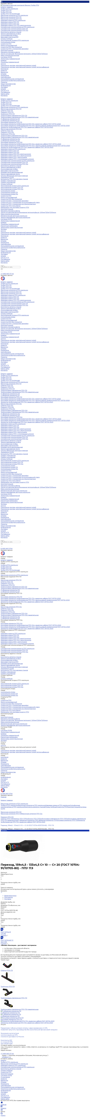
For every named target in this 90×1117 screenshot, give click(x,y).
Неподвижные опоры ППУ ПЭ (12, 187)
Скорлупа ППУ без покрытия (11, 47)
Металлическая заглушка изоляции (14, 216)
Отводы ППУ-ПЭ (7, 110)
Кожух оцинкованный (9, 45)
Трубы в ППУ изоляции (9, 8)
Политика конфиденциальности (13, 80)
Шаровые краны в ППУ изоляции (13, 20)
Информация (6, 252)
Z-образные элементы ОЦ (10, 140)
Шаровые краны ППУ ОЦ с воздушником (16, 156)
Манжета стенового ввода (10, 52)
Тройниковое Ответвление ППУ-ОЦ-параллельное (20, 137)
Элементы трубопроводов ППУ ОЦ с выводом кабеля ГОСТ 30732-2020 (27, 147)
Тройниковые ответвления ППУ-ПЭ (14, 115)
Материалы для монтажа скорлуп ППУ (15, 207)
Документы (8, 897)
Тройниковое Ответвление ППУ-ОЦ (14, 135)
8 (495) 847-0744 (6, 548)
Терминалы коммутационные (12, 227)
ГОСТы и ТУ (5, 90)
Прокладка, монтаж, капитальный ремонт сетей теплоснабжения (25, 67)
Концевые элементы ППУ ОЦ (11, 142)
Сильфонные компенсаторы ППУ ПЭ (14, 29)
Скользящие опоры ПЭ (9, 192)
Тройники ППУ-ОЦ (8, 134)
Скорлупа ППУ (6, 44)
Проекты (4, 249)
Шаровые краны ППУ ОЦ (10, 24)
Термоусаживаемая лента (10, 174)
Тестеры (4, 229)
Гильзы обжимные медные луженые (14, 176)
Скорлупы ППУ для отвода (10, 206)
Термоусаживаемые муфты (11, 34)
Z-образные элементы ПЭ (10, 120)
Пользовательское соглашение (12, 79)
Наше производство (8, 251)
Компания (4, 236)
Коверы (3, 60)
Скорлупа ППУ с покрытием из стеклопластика (18, 204)
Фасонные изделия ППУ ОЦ (11, 19)
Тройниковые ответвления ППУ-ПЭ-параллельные (19, 117)
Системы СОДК (6, 57)
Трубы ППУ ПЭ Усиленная (10, 14)
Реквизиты (5, 75)
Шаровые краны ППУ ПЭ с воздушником (16, 25)
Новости (4, 70)
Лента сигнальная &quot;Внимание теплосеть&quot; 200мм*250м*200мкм (28, 212)
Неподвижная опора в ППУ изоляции (15, 40)
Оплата (3, 89)
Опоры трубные (6, 39)
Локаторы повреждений (10, 62)
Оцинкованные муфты (9, 35)
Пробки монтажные (8, 182)
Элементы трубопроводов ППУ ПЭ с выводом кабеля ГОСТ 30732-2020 (27, 127)
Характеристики (10, 895)
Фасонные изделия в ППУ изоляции (14, 15)
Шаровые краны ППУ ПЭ (10, 22)
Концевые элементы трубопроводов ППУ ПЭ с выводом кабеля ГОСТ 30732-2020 (31, 124)
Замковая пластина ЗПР (9, 37)
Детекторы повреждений (10, 59)
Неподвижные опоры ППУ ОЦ (12, 189)
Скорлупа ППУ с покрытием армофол (14, 49)
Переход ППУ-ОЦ (7, 132)
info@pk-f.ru (6, 1057)
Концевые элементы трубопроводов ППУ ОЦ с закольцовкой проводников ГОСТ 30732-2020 (35, 145)
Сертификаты (6, 77)
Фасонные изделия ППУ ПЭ (11, 17)
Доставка (4, 87)
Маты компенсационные (10, 55)
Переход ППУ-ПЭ (7, 112)
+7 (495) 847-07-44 (7, 274)
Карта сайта (5, 94)
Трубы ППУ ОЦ (6, 12)
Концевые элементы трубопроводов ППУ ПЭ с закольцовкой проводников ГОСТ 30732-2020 (35, 125)
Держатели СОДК (7, 177)
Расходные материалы (9, 226)
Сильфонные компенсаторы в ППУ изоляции (17, 27)
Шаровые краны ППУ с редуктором (14, 157)
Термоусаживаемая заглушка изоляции (15, 217)
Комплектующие (7, 50)
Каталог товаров (7, 99)
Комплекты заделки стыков (11, 32)
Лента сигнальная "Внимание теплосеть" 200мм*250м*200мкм (24, 54)
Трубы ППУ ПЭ (6, 10)
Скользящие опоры (8, 42)
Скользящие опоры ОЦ (9, 194)
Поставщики (5, 92)
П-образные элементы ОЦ (10, 139)
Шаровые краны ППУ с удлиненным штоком (17, 159)
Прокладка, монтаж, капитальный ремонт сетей (18, 65)
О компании (5, 1077)
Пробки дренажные (8, 181)
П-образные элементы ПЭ (10, 119)
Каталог (3, 1060)
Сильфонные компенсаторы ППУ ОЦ (14, 30)
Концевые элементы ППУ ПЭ (11, 122)
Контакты (4, 262)
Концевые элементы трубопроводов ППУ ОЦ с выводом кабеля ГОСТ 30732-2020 (31, 144)
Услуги (3, 231)
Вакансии (4, 72)
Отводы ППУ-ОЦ (7, 130)
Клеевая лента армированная (12, 172)
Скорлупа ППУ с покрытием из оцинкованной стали (20, 202)
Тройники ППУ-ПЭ (8, 114)
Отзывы (3, 74)
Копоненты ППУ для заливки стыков (14, 179)
